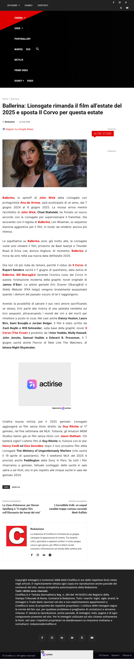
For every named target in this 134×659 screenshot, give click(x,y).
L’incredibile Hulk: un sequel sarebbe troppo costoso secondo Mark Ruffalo (68, 509)
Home (5, 98)
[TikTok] (126, 3)
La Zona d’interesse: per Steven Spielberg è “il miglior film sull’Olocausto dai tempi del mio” (21, 509)
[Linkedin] (74, 130)
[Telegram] (82, 130)
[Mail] (72, 637)
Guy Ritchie (71, 426)
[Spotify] (50, 554)
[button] (37, 49)
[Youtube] (127, 8)
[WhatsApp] (66, 130)
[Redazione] (16, 541)
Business (15, 98)
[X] (121, 8)
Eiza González (33, 446)
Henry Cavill (10, 446)
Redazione (10, 121)
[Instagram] (120, 3)
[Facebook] (114, 3)
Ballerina (16, 487)
